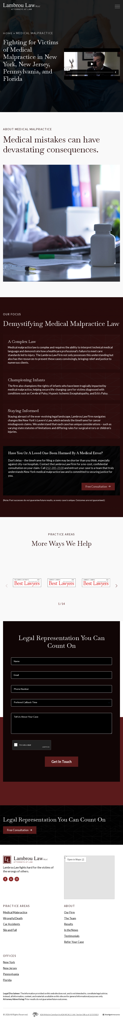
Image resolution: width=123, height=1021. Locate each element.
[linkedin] (11, 879)
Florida (7, 980)
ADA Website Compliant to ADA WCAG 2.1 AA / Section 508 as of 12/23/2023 (69, 1015)
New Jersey (10, 968)
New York (9, 962)
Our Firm (69, 912)
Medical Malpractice (15, 912)
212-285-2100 (55, 468)
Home (8, 33)
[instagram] (17, 879)
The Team (70, 918)
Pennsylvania (11, 974)
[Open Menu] (117, 6)
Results (68, 924)
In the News (71, 930)
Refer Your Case (74, 942)
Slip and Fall (10, 930)
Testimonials (71, 936)
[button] (116, 585)
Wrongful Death (13, 918)
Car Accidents (11, 924)
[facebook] (5, 879)
